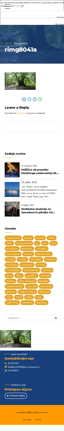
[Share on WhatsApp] (40, 99)
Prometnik (45, 275)
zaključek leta (12, 302)
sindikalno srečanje (15, 286)
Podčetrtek (47, 270)
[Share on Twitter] (29, 99)
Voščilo (29, 297)
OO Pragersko (27, 265)
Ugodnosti (11, 292)
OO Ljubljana (36, 259)
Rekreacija (43, 281)
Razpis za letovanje (27, 281)
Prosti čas (10, 281)
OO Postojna (12, 265)
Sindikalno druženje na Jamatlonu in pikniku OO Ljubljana (37, 211)
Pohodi (19, 275)
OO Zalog (41, 265)
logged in (21, 112)
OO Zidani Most (13, 270)
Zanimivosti (27, 302)
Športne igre (42, 302)
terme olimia (46, 286)
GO (37, 243)
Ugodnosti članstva (27, 292)
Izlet (45, 243)
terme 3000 (31, 286)
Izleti (53, 243)
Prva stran (27, 419)
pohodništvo (31, 275)
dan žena (28, 238)
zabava (39, 297)
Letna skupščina (13, 254)
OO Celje (10, 259)
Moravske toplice (44, 254)
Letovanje (28, 254)
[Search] (56, 318)
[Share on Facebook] (24, 99)
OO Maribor (50, 259)
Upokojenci (44, 292)
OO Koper (22, 259)
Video (9, 297)
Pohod (9, 275)
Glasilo (9, 243)
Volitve (19, 297)
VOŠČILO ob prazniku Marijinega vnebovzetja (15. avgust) (39, 171)
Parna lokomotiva (31, 270)
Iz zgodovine (12, 248)
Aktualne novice (13, 238)
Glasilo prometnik (24, 243)
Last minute (42, 248)
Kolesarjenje (27, 248)
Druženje (40, 238)
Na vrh (38, 419)
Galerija (51, 238)
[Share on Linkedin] (35, 99)
